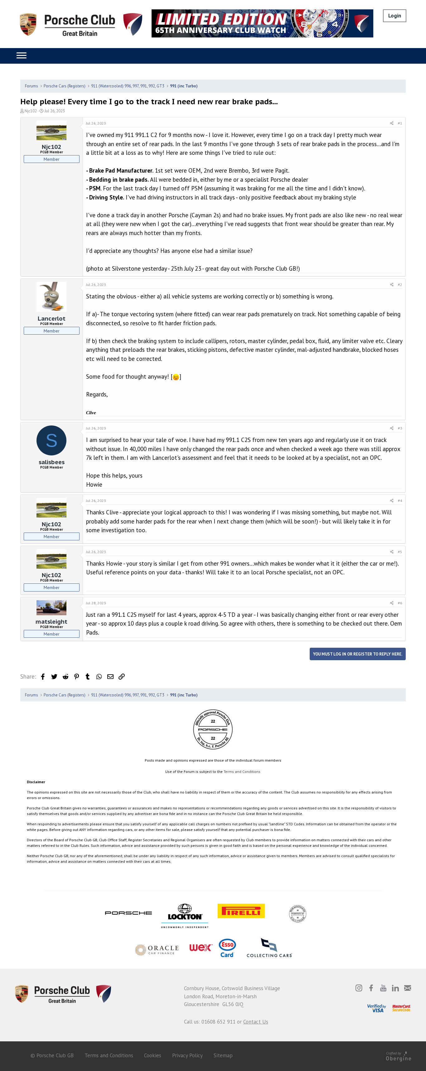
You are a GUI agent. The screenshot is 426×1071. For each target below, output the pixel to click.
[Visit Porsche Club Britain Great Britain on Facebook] (371, 988)
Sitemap (223, 1055)
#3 (400, 428)
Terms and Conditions (242, 771)
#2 (400, 284)
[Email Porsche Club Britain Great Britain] (407, 988)
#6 (400, 603)
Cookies (152, 1055)
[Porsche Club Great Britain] (81, 24)
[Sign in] (394, 15)
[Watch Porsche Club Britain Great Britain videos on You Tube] (383, 988)
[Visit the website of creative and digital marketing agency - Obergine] (398, 1055)
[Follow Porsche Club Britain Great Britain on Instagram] (359, 988)
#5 (400, 551)
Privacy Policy (187, 1055)
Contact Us (255, 1021)
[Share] (392, 123)
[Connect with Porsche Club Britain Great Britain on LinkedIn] (395, 988)
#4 (400, 500)
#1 (400, 123)
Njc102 (31, 111)
